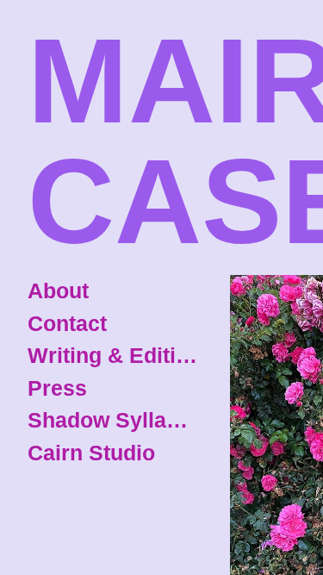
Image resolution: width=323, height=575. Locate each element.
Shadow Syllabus (114, 420)
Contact (67, 323)
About (58, 290)
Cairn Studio (91, 453)
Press (57, 388)
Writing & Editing (114, 355)
